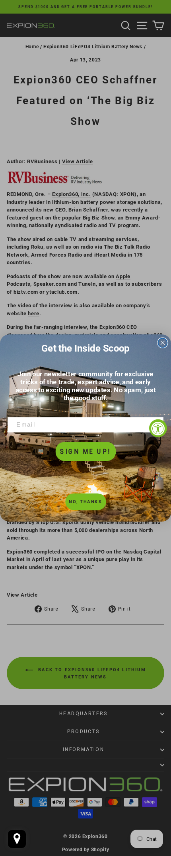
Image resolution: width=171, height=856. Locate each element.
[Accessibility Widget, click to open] (158, 428)
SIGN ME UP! (85, 451)
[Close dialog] (162, 342)
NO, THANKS (85, 501)
